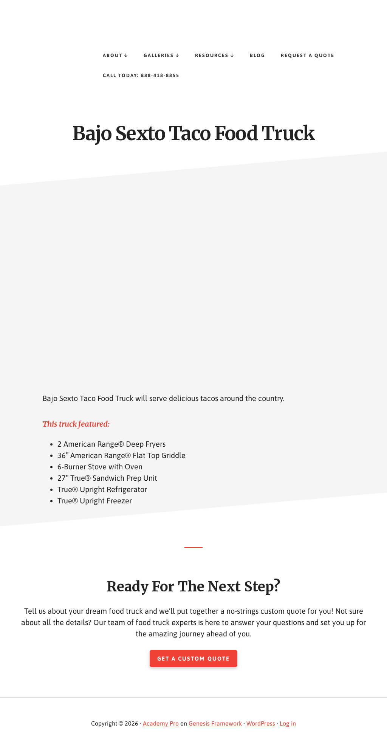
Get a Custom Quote (193, 658)
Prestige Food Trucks (75, 30)
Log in (288, 723)
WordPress (260, 723)
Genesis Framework (215, 723)
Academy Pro (161, 723)
